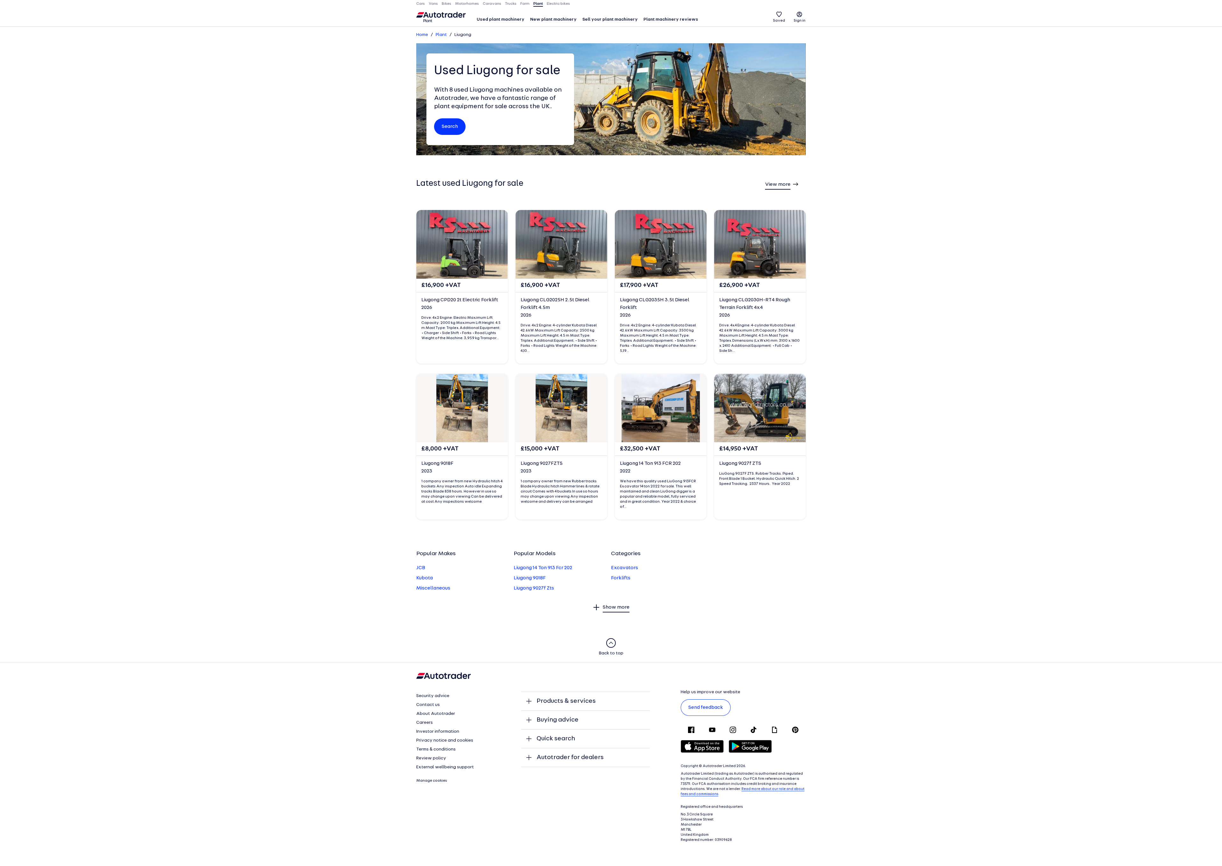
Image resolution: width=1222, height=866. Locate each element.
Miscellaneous (433, 588)
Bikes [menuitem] (446, 4)
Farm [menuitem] (525, 4)
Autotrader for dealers (570, 757)
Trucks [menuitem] (510, 4)
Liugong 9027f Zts (534, 588)
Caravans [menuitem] (492, 4)
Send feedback (705, 707)
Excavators (624, 567)
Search (450, 126)
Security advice (432, 696)
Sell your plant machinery (610, 19)
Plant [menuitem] (538, 4)
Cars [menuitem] (420, 4)
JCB (420, 567)
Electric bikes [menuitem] (558, 4)
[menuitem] (500, 20)
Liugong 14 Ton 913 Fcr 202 (543, 567)
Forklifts (620, 578)
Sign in (799, 21)
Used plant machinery (500, 19)
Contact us (428, 704)
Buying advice (558, 720)
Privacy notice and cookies (444, 740)
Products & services (566, 701)
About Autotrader (435, 713)
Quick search (556, 739)
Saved (779, 21)
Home (422, 34)
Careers (424, 722)
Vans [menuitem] (433, 4)
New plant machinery (553, 19)
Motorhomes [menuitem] (467, 4)
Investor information (437, 731)
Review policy (431, 758)
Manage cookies (431, 781)
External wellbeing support (445, 767)
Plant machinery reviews (670, 19)
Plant (441, 34)
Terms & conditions (436, 749)
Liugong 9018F (530, 578)
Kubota (424, 578)
